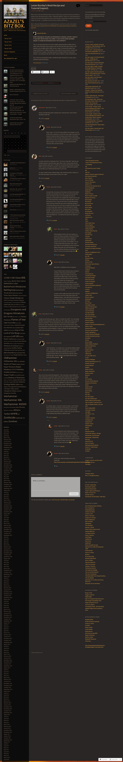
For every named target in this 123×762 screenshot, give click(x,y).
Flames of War (18, 319)
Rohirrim (87, 375)
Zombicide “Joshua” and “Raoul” (40, 93)
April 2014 (6, 699)
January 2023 (7, 504)
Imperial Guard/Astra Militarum (93, 285)
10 (5, 142)
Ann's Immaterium (89, 508)
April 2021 (6, 543)
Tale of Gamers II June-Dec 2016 (93, 402)
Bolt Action (88, 209)
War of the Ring (20, 407)
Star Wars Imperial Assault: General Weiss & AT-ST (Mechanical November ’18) (17, 108)
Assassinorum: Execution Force (93, 186)
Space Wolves (88, 390)
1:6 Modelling (88, 164)
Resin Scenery (19, 372)
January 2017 (7, 636)
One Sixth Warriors (90, 462)
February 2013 (7, 726)
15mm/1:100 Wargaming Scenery (93, 162)
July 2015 (6, 669)
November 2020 (8, 552)
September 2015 (8, 665)
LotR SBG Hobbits (89, 312)
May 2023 (6, 496)
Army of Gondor (89, 180)
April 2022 (6, 521)
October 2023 (7, 486)
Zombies (13, 421)
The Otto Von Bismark (91, 574)
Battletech (88, 191)
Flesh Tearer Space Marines (92, 264)
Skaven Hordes (89, 386)
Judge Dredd (88, 295)
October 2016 (7, 640)
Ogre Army (88, 351)
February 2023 (7, 502)
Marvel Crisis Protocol (9, 341)
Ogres (25, 355)
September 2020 (8, 556)
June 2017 (6, 627)
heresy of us (21, 209)
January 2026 (7, 441)
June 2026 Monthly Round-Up (92, 53)
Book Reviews (88, 211)
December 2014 (8, 683)
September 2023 (8, 488)
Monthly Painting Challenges (92, 334)
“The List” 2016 (8, 48)
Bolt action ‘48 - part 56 (16, 189)
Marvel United (18, 341)
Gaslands (87, 269)
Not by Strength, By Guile (91, 545)
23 (25, 145)
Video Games (14, 389)
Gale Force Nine (10, 323)
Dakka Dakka (88, 596)
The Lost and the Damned (91, 572)
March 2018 (7, 609)
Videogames (8, 391)
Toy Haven (87, 464)
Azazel (42, 10)
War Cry (87, 429)
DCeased (87, 236)
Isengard (87, 291)
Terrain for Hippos (89, 604)
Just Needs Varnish (90, 533)
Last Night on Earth (90, 305)
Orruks (87, 357)
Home (5, 35)
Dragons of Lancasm (90, 517)
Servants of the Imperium (91, 381)
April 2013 (6, 722)
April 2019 (6, 584)
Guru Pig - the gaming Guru (18, 238)
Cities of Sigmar (89, 225)
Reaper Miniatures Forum (91, 602)
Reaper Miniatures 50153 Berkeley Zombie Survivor (14, 369)
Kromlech (87, 625)
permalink (57, 83)
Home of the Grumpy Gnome (92, 529)
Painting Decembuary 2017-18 (92, 361)
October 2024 (7, 469)
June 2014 (6, 695)
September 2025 (8, 447)
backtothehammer (90, 509)
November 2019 (8, 570)
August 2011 (7, 742)
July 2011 (6, 744)
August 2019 (7, 576)
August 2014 (7, 691)
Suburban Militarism (90, 562)
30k (86, 166)
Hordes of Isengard (90, 281)
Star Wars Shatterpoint (91, 398)
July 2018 (6, 601)
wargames (19, 391)
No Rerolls (14, 164)
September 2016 (8, 642)
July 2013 (6, 716)
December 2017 (8, 615)
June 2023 (6, 494)
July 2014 (6, 693)
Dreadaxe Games (89, 473)
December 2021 (8, 529)
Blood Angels (88, 199)
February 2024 (7, 482)
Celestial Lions (88, 217)
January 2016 (7, 658)
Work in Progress (89, 443)
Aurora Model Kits (89, 188)
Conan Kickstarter (16, 302)
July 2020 (6, 560)
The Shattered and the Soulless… (18, 178)
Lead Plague (88, 537)
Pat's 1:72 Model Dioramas (92, 475)
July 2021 (6, 537)
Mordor (87, 340)
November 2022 (8, 508)
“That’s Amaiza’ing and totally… (18, 215)
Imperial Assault (20, 325)
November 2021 (8, 531)
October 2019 (7, 572)
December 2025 (8, 443)
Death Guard (88, 238)
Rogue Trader (9, 375)
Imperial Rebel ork (89, 531)
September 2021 (8, 535)
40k (23, 277)
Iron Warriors (8, 327)
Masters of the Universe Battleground (94, 324)
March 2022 (7, 523)
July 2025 (6, 451)
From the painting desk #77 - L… (18, 199)
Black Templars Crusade (91, 195)
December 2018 (8, 591)
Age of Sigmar (7, 281)
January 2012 (7, 736)
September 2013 (8, 712)
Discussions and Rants (90, 246)
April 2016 (6, 652)
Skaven (87, 384)
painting (22, 361)
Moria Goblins (88, 342)
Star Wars (22, 380)
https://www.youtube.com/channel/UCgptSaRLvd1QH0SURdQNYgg (72, 462)
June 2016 (6, 648)
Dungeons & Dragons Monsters (93, 248)
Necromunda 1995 (19, 352)
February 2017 (7, 634)
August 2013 (7, 714)
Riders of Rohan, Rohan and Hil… (18, 231)
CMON (5, 300)
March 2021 (7, 545)
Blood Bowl (88, 201)
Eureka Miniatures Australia (92, 621)
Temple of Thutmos (90, 566)
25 (8, 148)
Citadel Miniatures (22, 295)
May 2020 (6, 564)
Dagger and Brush (89, 594)
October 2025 (7, 445)
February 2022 (7, 525)
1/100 (6, 278)
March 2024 (7, 480)
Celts (86, 219)
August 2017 (7, 623)
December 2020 (8, 550)
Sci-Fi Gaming (88, 379)
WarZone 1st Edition (8, 410)
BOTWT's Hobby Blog (90, 484)
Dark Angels (88, 232)
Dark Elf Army (88, 234)
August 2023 (7, 490)
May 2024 (6, 476)
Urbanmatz (88, 641)
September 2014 (8, 689)
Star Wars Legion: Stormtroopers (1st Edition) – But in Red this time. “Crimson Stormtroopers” (95, 73)
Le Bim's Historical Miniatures (92, 490)
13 (15, 142)
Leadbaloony (88, 539)
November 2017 (8, 617)
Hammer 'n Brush (89, 527)
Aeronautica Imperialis (91, 176)
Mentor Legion (13, 343)
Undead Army (88, 421)
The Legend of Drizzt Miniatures (17, 386)
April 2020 (6, 566)
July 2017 (6, 625)
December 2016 (8, 638)
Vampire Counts (89, 423)
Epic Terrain (8, 316)
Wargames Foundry (10, 393)
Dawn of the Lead (15, 196)
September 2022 (8, 511)
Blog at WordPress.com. (37, 652)
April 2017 (6, 630)
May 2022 (6, 519)
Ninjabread (88, 543)
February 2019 (7, 587)
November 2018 (8, 593)
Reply (40, 121)
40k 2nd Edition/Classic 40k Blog (93, 506)
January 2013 (7, 728)
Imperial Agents (89, 283)
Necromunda (9, 353)
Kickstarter (11, 330)
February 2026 (7, 439)
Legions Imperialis (89, 308)
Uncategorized (89, 419)
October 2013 (7, 710)
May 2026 (6, 433)
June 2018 (6, 603)
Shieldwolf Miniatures (90, 639)
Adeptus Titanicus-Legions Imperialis (94, 174)
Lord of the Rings (12, 333)
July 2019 (6, 578)
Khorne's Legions (89, 297)
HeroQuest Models (90, 277)
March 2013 (7, 724)
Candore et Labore (90, 511)
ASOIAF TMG (88, 184)
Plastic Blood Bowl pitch (16, 183)
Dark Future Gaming (90, 486)
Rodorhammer (89, 550)
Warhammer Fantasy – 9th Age (93, 433)
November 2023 (8, 484)
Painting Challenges (90, 359)
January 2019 (7, 589)
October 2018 (7, 595)
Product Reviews (89, 365)
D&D (14, 304)
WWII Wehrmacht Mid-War (92, 445)
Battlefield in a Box (11, 283)
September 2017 (8, 621)
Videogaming (88, 425)
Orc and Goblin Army (90, 355)
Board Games (88, 207)
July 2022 (6, 515)
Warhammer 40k (13, 400)
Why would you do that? (91, 80)
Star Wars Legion (8, 382)
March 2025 (7, 459)
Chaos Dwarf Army (90, 223)
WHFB (14, 413)
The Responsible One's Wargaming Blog (95, 576)
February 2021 (7, 546)
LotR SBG (15, 336)
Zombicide (9, 417)
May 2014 (6, 697)
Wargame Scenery (89, 431)
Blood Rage (88, 205)
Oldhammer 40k (10, 361)
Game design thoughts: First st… (18, 204)
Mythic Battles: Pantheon (91, 344)
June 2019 (6, 580)
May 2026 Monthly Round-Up (92, 82)
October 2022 (7, 509)
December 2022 (8, 506)
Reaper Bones (20, 364)
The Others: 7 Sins (89, 414)
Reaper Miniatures (10, 367)
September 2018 (8, 597)
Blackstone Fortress (90, 197)
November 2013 (8, 708)
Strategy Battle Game (12, 384)
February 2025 (7, 461)
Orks (18, 361)
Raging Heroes (89, 631)
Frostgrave (88, 266)
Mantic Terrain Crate (18, 339)
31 (5, 151)
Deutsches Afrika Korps (91, 244)
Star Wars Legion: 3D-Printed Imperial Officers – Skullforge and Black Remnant (94, 59)
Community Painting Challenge (16, 300)
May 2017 (6, 628)
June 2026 (6, 431)
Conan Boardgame (8, 302)
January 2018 (7, 613)
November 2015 (8, 662)
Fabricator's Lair (17, 316)
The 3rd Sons (13, 209)
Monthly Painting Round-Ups (17, 350)
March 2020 (7, 568)
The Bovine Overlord (90, 568)
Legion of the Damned (91, 307)
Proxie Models (88, 629)
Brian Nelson (19, 293)
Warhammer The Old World (92, 435)
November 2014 (8, 685)
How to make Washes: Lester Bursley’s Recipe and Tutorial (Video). (69, 93)
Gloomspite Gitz (89, 273)
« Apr (5, 155)
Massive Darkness (89, 322)
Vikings (14, 391)
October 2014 (7, 687)
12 (12, 142)
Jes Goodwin (17, 327)
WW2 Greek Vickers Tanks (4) (17, 236)
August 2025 (7, 449)
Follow (88, 25)
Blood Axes (12, 293)
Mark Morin (88, 541)
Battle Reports (89, 189)
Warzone (87, 439)
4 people (47, 334)
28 (18, 148)
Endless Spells (88, 254)
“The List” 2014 (8, 41)
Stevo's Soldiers (89, 560)
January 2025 (7, 463)
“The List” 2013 (8, 38)
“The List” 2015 (8, 45)
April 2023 (6, 498)
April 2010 (6, 755)
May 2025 (6, 455)
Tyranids (87, 415)
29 (21, 148)
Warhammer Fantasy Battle (10, 407)
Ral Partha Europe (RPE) (91, 633)
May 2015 (6, 673)
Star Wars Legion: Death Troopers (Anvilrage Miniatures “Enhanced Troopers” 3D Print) (93, 68)
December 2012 (8, 730)
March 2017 (7, 632)
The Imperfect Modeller (91, 570)
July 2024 (6, 474)
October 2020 (7, 554)
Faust (55, 229)
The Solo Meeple (89, 577)
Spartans (87, 392)
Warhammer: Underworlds (92, 437)
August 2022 (7, 513)
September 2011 (8, 740)
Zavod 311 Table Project (91, 447)
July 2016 (6, 646)
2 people (54, 147)
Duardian (19, 306)
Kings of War (19, 330)
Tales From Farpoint (90, 564)
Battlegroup (10, 290)
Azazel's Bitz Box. (14, 24)
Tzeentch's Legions (90, 417)
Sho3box (87, 554)
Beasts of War (88, 592)
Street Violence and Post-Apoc (93, 400)
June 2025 (6, 453)
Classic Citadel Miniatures (14, 298)
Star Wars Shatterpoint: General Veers (94, 124)
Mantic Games (8, 339)
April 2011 (6, 749)
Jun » (8, 155)
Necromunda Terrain (9, 355)
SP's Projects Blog (89, 556)
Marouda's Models (90, 314)
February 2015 (7, 679)
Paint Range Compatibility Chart (93, 600)
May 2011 (6, 747)
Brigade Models (89, 619)
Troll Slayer (7, 389)
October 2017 (7, 619)
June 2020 (6, 562)
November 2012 (8, 732)
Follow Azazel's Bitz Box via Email (95, 12)
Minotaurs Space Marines (91, 330)
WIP (19, 414)
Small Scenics (88, 388)
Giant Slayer (18, 322)
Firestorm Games (89, 623)
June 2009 (6, 759)
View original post (37, 62)
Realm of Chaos (10, 364)
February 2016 (7, 656)
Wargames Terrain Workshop (92, 583)
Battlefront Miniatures (15, 286)
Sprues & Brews (15, 233)
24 (5, 148)
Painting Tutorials (89, 363)
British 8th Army (89, 213)
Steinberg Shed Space (90, 558)
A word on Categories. (9, 51)
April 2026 (6, 435)
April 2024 (6, 478)
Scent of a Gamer (15, 180)
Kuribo (40, 370)
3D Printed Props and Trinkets (92, 168)
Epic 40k (87, 256)
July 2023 (6, 492)
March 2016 (7, 654)
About (5, 55)
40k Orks (87, 172)
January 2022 (7, 527)
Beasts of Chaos (89, 193)
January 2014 (7, 704)
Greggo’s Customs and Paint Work (93, 460)
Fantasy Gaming (89, 258)
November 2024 (8, 467)
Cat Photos (88, 215)
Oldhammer (10, 358)
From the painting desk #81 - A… (18, 194)
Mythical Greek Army (90, 346)
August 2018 (7, 599)
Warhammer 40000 (15, 404)
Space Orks (16, 380)
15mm (18, 278)
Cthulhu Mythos (89, 228)
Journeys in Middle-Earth (91, 293)
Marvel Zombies (89, 320)
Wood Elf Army (89, 441)
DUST (86, 250)
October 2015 (7, 664)
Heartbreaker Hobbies (9, 325)
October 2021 (7, 533)
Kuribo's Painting (89, 535)
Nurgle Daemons (18, 355)
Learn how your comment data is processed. (63, 499)
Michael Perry (20, 343)
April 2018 (6, 607)
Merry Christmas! (14, 94)
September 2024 (8, 470)
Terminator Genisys (90, 410)
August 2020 (7, 558)
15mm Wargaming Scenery (92, 160)
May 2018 (6, 605)
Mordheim (87, 338)
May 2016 (6, 650)
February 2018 (7, 611)
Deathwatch (88, 240)
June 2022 (6, 517)
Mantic (22, 336)
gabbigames (88, 523)
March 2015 (7, 677)
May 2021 (6, 541)
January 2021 (7, 548)
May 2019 (6, 582)
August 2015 (7, 667)
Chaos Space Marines (11, 295)
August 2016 (7, 644)
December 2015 (8, 660)
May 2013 (6, 720)
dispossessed (12, 306)
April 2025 (6, 457)
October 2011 (7, 738)
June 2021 (6, 539)
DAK (17, 304)
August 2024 (7, 472)
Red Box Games (89, 373)
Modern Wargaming (90, 332)
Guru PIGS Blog (89, 525)
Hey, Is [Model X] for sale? (10, 58)
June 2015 (6, 671)
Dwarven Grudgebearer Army (92, 252)
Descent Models (89, 242)
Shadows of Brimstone (16, 377)
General (46, 83)
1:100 (12, 278)
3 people (47, 118)
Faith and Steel (89, 521)
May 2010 (6, 753)
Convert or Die (89, 513)
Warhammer (10, 396)
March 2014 (7, 701)
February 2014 (7, 702)
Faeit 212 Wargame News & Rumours (94, 598)
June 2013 (6, 718)
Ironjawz (87, 289)
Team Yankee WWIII (90, 408)
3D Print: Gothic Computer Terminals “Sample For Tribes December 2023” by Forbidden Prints (95, 46)
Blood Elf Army (89, 203)
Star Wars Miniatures (19, 382)
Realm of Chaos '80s (90, 492)
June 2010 (6, 751)
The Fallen (87, 412)
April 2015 (6, 675)
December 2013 (8, 706)
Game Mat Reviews (90, 267)
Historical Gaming (89, 279)
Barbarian (12, 168)
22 (21, 145)
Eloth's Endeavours (90, 519)
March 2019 (7, 586)
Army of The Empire (90, 182)
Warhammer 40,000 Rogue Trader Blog (95, 496)
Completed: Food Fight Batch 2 (17, 162)
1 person (54, 417)
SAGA (19, 375)
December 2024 (8, 465)
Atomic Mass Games (19, 281)
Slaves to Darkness (8, 380)
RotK (15, 375)
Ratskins (87, 367)
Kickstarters (88, 299)
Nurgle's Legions (89, 349)
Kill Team (87, 301)
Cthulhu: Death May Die (91, 230)
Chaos (86, 221)
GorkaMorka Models (90, 275)
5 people (47, 178)
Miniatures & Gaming (11, 346)
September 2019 (8, 574)
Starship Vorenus (89, 494)
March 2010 (7, 757)
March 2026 (7, 437)
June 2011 (6, 745)
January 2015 (7, 681)
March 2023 (7, 500)
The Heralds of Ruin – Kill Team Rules (94, 606)
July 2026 (6, 429)
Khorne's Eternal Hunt (90, 488)
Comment (74, 494)
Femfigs (87, 260)
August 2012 (7, 734)
